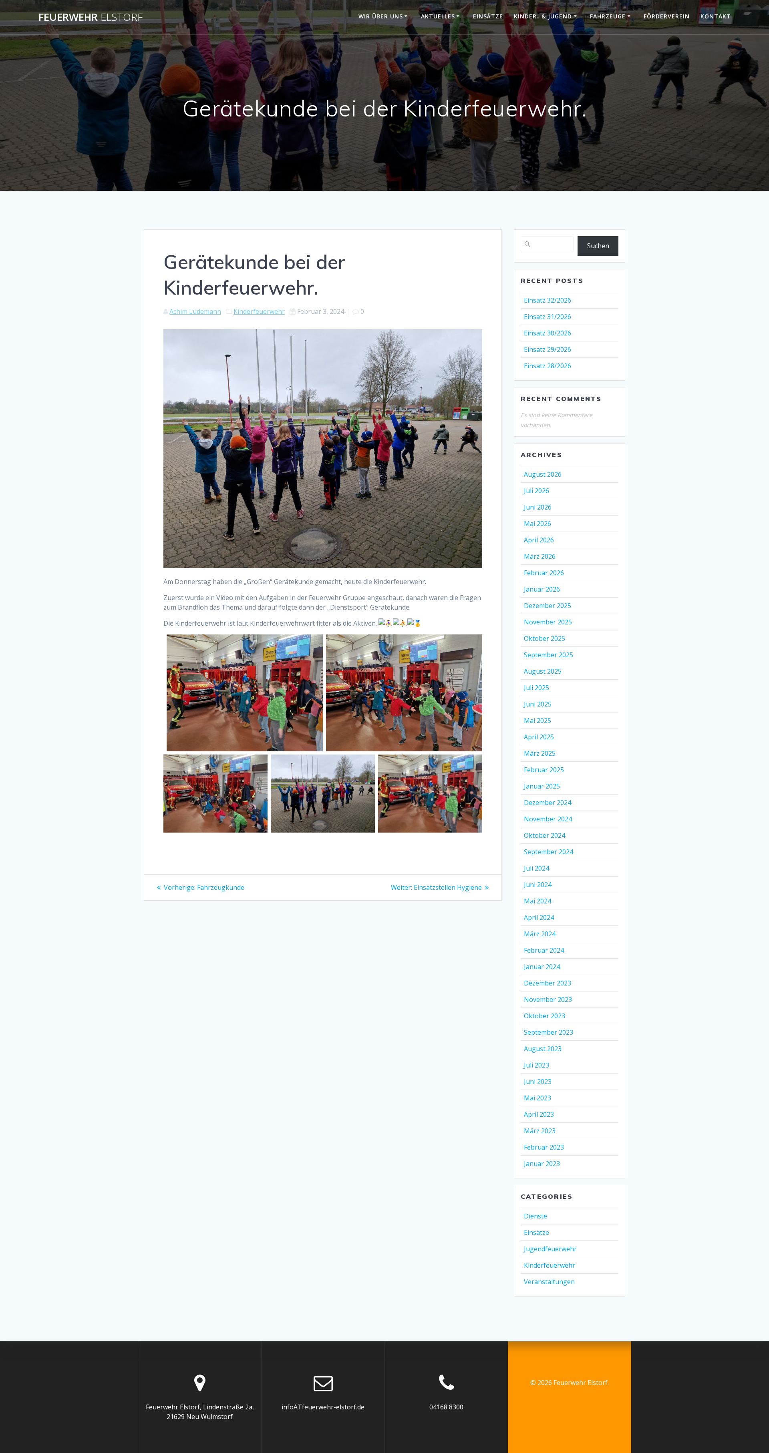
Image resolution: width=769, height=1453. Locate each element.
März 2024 (540, 933)
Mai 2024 (537, 901)
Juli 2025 (536, 687)
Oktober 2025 (544, 638)
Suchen (598, 245)
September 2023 (548, 1032)
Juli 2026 (536, 490)
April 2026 (539, 540)
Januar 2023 (542, 1163)
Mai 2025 (537, 720)
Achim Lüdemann (195, 311)
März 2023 (540, 1130)
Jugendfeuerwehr (550, 1248)
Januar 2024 (542, 966)
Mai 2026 (537, 523)
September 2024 (548, 851)
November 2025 (548, 622)
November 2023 (548, 999)
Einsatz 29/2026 (547, 349)
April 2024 (539, 917)
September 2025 (548, 654)
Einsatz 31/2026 (547, 316)
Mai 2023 (537, 1098)
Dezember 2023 (547, 983)
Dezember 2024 (547, 802)
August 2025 (543, 671)
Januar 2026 (542, 589)
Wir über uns (380, 16)
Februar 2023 (544, 1147)
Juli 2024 (536, 868)
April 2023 (539, 1114)
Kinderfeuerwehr (259, 311)
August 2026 (543, 474)
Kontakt (716, 16)
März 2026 (540, 556)
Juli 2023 (536, 1065)
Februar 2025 (544, 769)
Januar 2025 (542, 786)
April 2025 (539, 737)
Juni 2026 (538, 507)
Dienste (535, 1216)
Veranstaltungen (549, 1281)
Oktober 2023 (544, 1015)
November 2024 (548, 819)
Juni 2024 (538, 884)
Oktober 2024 (544, 835)
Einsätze (488, 16)
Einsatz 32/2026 (547, 300)
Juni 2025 (538, 704)
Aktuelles (438, 16)
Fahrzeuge (608, 16)
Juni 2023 (538, 1081)
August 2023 (543, 1048)
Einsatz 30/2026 (547, 333)
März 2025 (540, 753)
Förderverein (667, 16)
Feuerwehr (90, 17)
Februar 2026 (544, 572)
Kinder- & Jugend (543, 16)
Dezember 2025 (547, 605)
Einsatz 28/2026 (547, 365)
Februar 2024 (544, 950)
